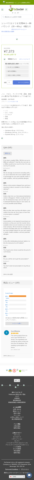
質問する (7, 153)
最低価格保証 (17, 400)
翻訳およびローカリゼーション (13, 472)
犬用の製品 (17, 426)
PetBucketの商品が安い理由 (17, 394)
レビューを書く (17, 323)
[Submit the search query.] (3, 17)
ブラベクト (17, 435)
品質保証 (17, 398)
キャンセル (17, 415)
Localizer (27, 472)
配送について (17, 411)
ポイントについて (24, 59)
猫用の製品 (17, 428)
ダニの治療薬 (17, 449)
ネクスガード (17, 437)
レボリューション (17, 439)
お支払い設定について (17, 417)
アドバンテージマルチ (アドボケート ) (17, 445)
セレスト (17, 441)
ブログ (17, 396)
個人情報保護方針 (17, 419)
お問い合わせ (17, 409)
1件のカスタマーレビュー (19, 29)
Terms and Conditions (11, 469)
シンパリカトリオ (12, 101)
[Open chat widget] (29, 475)
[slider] (5, 29)
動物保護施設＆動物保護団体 (17, 402)
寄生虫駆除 (17, 450)
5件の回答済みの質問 (7, 31)
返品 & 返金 (17, 413)
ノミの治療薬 (17, 447)
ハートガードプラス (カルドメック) (17, 443)
